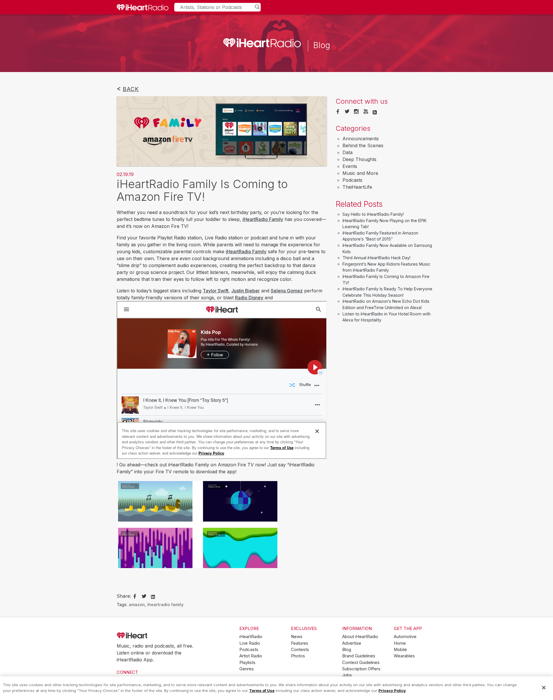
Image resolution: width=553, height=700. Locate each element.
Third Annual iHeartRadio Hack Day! (376, 257)
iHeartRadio (148, 635)
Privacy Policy (392, 690)
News (296, 636)
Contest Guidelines (361, 662)
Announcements (360, 138)
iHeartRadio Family (263, 219)
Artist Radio (250, 656)
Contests (300, 649)
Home (400, 643)
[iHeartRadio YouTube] (365, 112)
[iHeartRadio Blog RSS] (375, 112)
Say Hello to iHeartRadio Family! (373, 214)
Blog (346, 649)
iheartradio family (165, 604)
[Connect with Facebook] (338, 112)
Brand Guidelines (358, 656)
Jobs (347, 675)
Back (131, 89)
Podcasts (352, 180)
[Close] (543, 687)
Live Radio (249, 643)
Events (349, 166)
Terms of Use (261, 690)
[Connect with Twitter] (347, 112)
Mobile (400, 649)
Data (347, 152)
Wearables (404, 656)
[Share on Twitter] (144, 596)
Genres (246, 668)
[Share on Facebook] (134, 596)
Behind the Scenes (362, 145)
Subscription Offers (361, 668)
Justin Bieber (245, 291)
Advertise (351, 643)
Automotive (405, 636)
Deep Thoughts (359, 159)
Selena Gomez (287, 291)
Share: (124, 596)
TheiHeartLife (357, 187)
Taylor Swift (215, 291)
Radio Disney (249, 297)
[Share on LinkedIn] (153, 596)
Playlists (247, 662)
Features (299, 643)
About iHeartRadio (360, 636)
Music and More (360, 173)
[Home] (142, 7)
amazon (137, 604)
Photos (298, 656)
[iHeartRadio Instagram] (356, 112)
